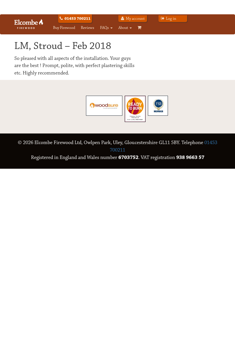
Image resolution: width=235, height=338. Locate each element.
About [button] (123, 27)
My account (135, 18)
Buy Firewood (64, 27)
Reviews (87, 27)
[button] (141, 28)
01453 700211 (77, 18)
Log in (170, 18)
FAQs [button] (105, 27)
